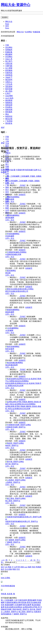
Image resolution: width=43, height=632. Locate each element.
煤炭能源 (8, 100)
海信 (34, 567)
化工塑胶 (8, 68)
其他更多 (8, 123)
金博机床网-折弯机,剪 (31, 607)
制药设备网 (26, 605)
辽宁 (7, 155)
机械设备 (36, 32)
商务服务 (8, 112)
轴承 (30, 567)
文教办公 (8, 82)
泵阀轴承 (8, 50)
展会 (7, 114)
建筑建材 (8, 54)
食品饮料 (8, 80)
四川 (7, 190)
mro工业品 (9, 98)
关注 (11, 183)
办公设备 (8, 569)
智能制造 (8, 103)
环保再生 (8, 107)
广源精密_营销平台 (19, 614)
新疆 (7, 208)
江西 (7, 171)
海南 (7, 187)
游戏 (22, 567)
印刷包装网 (22, 600)
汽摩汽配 (8, 66)
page (26, 567)
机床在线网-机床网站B (13, 607)
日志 (18, 569)
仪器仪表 (8, 63)
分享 (7, 183)
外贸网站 (8, 57)
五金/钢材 (9, 96)
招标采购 (8, 109)
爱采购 (23, 602)
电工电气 (8, 61)
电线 (14, 569)
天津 (7, 144)
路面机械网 (9, 605)
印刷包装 (8, 73)
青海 (7, 203)
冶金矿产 (8, 77)
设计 (2, 567)
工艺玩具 (8, 84)
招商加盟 (8, 105)
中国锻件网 (20, 170)
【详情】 (22, 185)
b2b (6, 567)
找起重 (12, 170)
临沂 (2, 569)
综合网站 (8, 47)
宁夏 (7, 206)
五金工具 (8, 59)
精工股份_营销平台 (26, 612)
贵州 (7, 192)
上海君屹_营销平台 (10, 612)
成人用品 (8, 91)
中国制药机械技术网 (13, 602)
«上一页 (4, 560)
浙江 (7, 164)
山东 (7, 173)
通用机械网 (31, 600)
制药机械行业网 (31, 170)
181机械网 (18, 605)
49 (31, 560)
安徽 (7, 167)
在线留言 (22, 195)
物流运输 (8, 119)
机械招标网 (5, 170)
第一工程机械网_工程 (9, 600)
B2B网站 (28, 32)
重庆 (7, 146)
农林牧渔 (8, 75)
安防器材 (8, 86)
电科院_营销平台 (23, 609)
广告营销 (8, 121)
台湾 (7, 210)
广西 (7, 185)
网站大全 (20, 32)
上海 (7, 141)
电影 (9, 567)
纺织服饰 (8, 70)
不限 (7, 45)
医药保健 (8, 89)
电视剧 (38, 567)
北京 (7, 139)
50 (34, 560)
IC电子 (8, 93)
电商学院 (8, 116)
